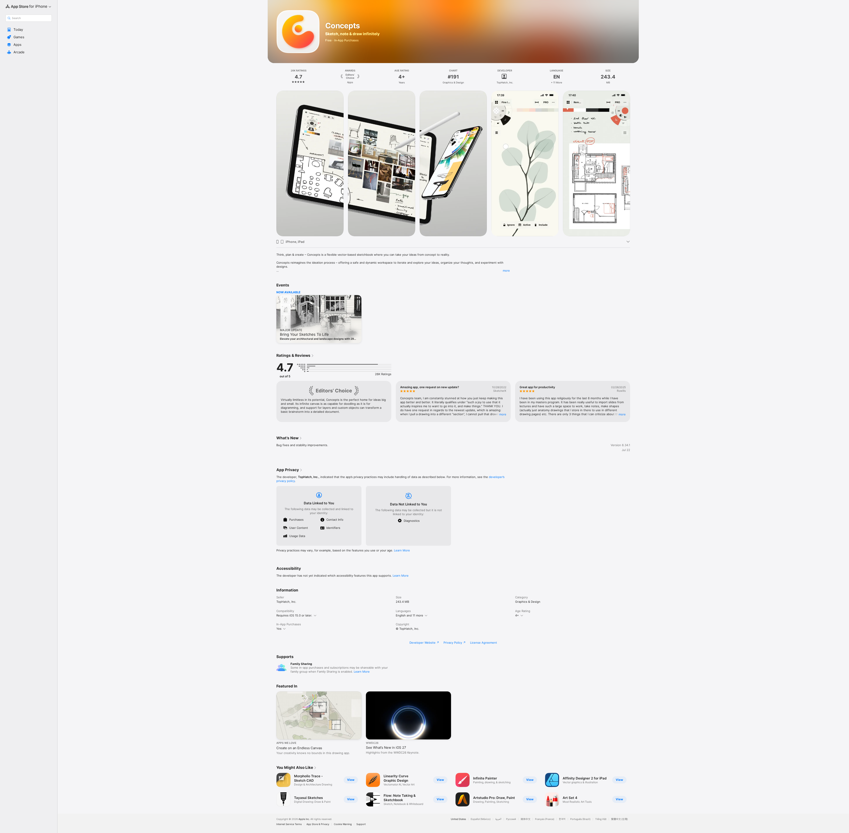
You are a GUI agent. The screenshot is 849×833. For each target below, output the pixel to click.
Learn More (402, 550)
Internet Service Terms (289, 824)
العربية (498, 819)
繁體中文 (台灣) (619, 819)
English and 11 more (409, 615)
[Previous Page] (272, 163)
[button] (29, 29)
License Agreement (483, 642)
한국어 (562, 819)
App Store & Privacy (317, 824)
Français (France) (544, 819)
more (506, 270)
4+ (517, 615)
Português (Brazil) (580, 819)
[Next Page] (634, 163)
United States (458, 819)
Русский (511, 819)
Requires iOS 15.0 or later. (294, 615)
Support (361, 824)
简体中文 (525, 819)
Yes (278, 628)
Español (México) (481, 819)
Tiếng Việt (600, 819)
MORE (502, 414)
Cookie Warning (343, 824)
